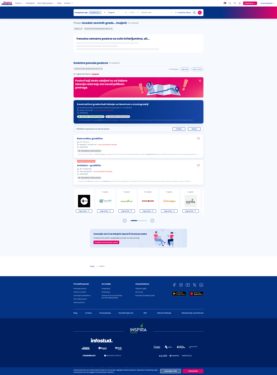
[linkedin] (201, 285)
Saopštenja (106, 288)
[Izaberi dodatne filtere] (194, 12)
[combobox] (89, 12)
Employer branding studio (145, 295)
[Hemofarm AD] (157, 202)
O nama (88, 313)
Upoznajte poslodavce (82, 295)
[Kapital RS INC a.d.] (93, 202)
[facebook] (174, 285)
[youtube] (188, 285)
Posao (92, 266)
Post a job (139, 292)
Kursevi (67, 3)
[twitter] (194, 285)
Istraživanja (106, 292)
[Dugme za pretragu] (200, 13)
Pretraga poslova (80, 288)
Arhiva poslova (79, 302)
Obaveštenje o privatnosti (192, 313)
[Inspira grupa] (178, 202)
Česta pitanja (105, 313)
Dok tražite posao (80, 299)
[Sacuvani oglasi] (235, 3)
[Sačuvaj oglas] (198, 104)
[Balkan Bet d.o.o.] (199, 202)
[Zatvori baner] (200, 80)
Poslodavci (30, 3)
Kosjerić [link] (102, 266)
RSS (145, 313)
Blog (75, 313)
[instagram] (181, 285)
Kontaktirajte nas (126, 313)
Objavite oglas (140, 288)
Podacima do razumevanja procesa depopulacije (112, 296)
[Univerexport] (114, 202)
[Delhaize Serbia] (135, 202)
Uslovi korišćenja (164, 313)
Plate (59, 3)
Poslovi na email (80, 292)
